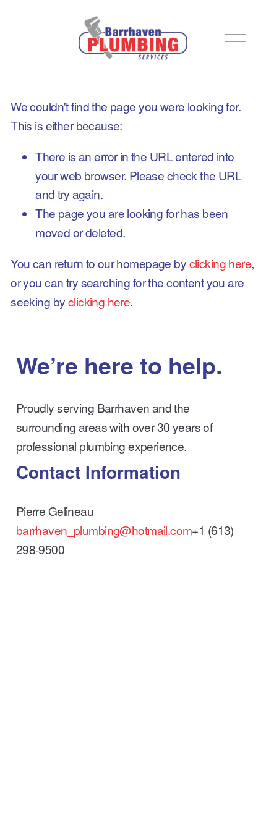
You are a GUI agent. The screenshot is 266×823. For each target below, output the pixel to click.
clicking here (220, 263)
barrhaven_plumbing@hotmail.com (104, 529)
